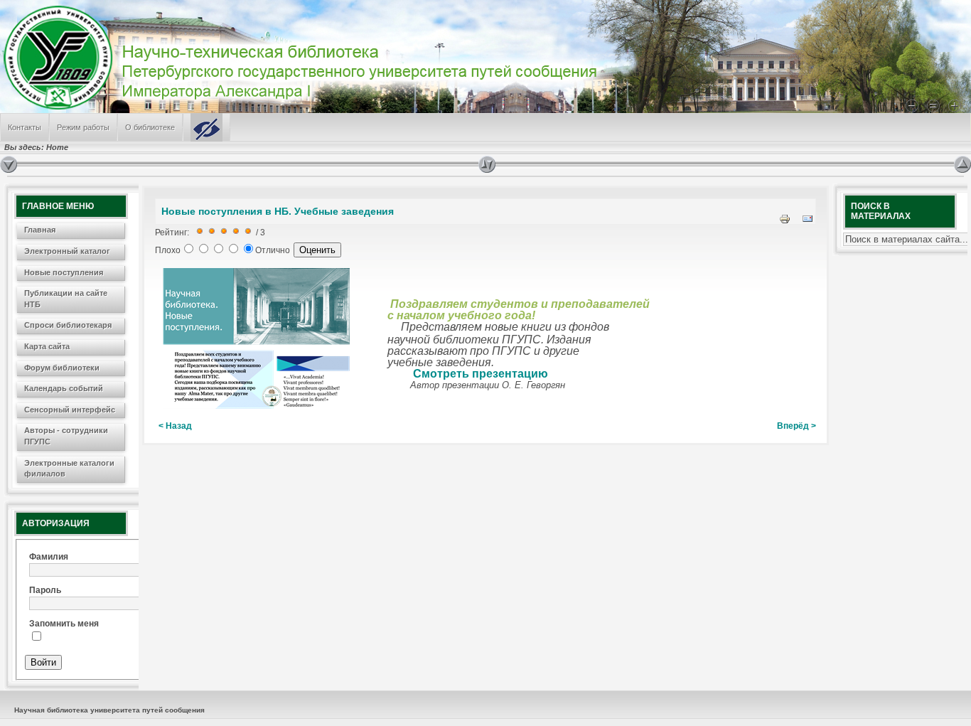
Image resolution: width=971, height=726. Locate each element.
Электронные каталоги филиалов (69, 469)
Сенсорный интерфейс (69, 409)
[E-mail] (807, 222)
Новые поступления (63, 272)
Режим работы (83, 127)
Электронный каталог (67, 251)
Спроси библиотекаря (68, 325)
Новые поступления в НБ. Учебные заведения (277, 211)
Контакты (24, 127)
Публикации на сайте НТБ (65, 299)
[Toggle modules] (716, 164)
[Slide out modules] (962, 164)
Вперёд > (796, 426)
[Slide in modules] (8, 164)
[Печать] (784, 222)
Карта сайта (47, 346)
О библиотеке (150, 127)
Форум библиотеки (62, 367)
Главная (39, 229)
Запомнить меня (64, 624)
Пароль (45, 590)
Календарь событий (63, 388)
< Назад (175, 426)
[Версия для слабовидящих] (206, 127)
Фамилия (48, 557)
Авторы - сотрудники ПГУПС (66, 436)
